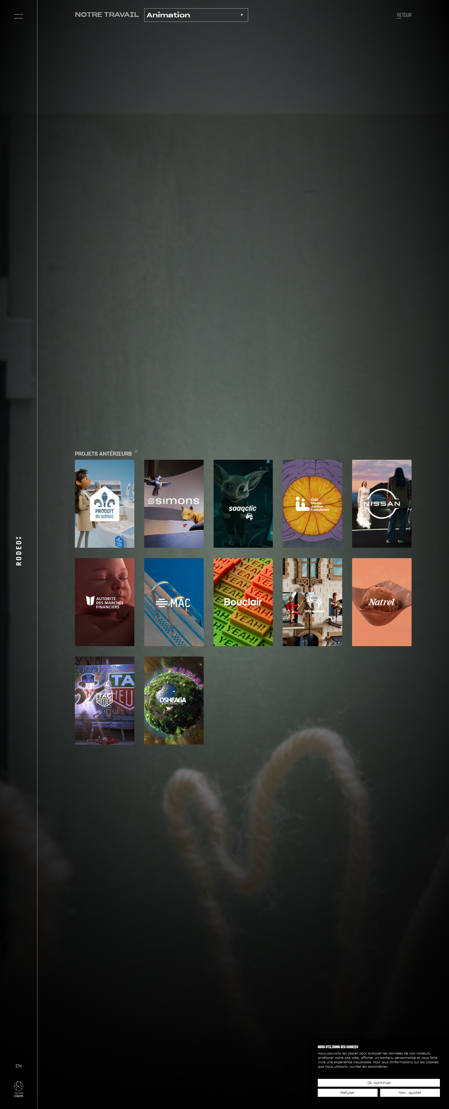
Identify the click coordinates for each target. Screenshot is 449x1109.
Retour (404, 15)
